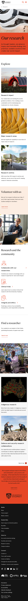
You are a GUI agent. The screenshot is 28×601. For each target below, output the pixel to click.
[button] (23, 2)
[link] (4, 7)
